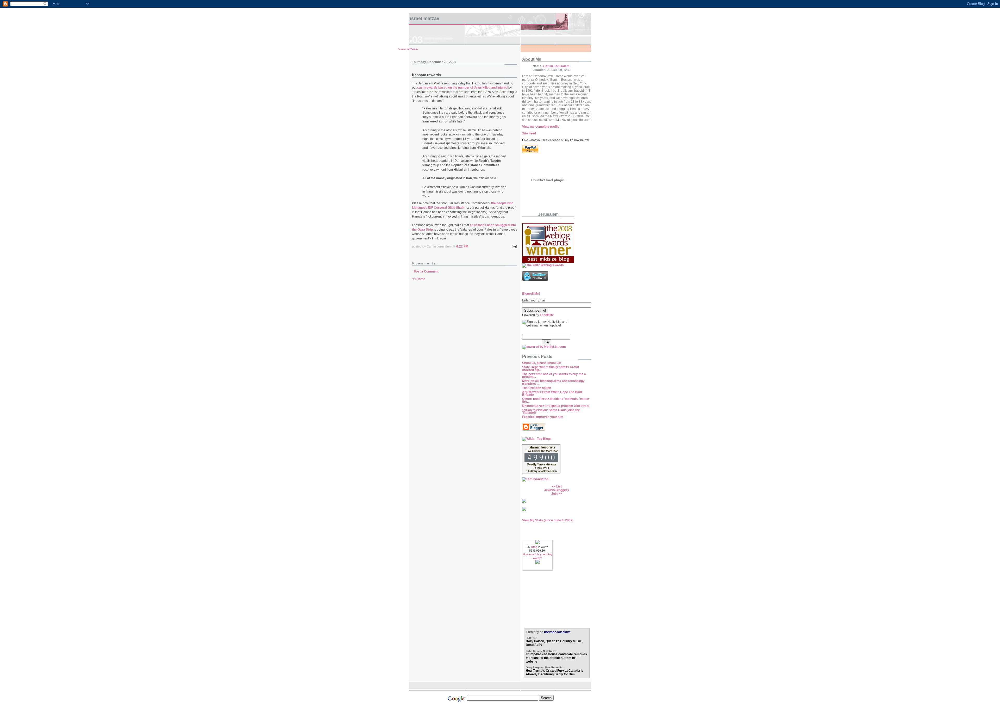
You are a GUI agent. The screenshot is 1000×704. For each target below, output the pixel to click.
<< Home (418, 279)
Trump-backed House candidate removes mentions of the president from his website (556, 657)
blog (534, 546)
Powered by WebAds (408, 49)
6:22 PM (462, 246)
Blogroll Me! (531, 293)
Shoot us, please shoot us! (541, 363)
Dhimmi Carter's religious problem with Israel (555, 406)
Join (554, 494)
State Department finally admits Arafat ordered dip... (550, 368)
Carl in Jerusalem (556, 66)
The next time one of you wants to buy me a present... (554, 375)
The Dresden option (536, 388)
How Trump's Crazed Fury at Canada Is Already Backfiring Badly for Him (554, 672)
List (559, 486)
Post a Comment (426, 271)
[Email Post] (513, 246)
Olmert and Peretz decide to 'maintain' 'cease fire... (555, 400)
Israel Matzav (424, 18)
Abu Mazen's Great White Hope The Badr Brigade (552, 393)
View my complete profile (540, 126)
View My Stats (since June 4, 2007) (547, 520)
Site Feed (529, 133)
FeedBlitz (547, 315)
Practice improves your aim (542, 417)
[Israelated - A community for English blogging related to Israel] (536, 479)
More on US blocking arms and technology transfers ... (553, 382)
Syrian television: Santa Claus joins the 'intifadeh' (551, 411)
